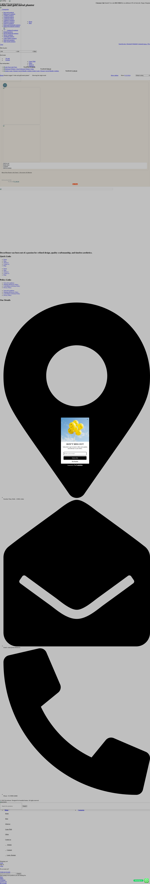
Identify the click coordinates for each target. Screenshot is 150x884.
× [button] (87, 419)
